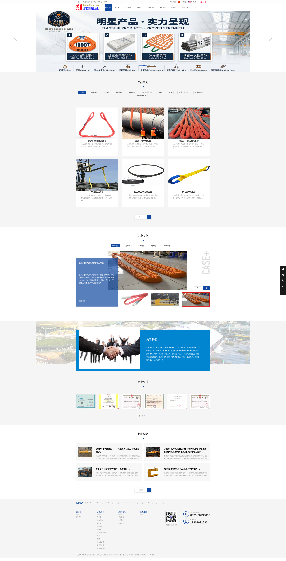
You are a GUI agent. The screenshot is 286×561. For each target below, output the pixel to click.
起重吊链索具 (141, 95)
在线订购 (185, 7)
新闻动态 (140, 7)
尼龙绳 (106, 92)
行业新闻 (121, 517)
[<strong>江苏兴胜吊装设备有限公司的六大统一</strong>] (135, 299)
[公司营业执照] (177, 401)
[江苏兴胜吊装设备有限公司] (84, 7)
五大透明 (141, 246)
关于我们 (118, 7)
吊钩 (160, 92)
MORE (141, 217)
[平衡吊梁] (154, 401)
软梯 (170, 92)
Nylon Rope (89, 503)
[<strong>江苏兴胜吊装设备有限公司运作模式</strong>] (147, 270)
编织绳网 (119, 92)
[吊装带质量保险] (109, 401)
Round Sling (109, 503)
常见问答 (121, 523)
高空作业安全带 (147, 92)
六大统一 (154, 246)
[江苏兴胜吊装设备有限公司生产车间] (86, 401)
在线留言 (163, 7)
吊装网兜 (94, 92)
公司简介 (78, 517)
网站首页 (108, 7)
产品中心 (129, 7)
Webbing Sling (152, 503)
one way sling (163, 503)
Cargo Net (143, 503)
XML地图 (151, 555)
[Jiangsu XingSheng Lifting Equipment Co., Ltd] (200, 401)
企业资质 (151, 7)
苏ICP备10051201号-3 (141, 555)
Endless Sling (133, 503)
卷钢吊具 (132, 92)
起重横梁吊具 (183, 92)
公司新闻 (121, 520)
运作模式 (128, 246)
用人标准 (167, 246)
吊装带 (82, 92)
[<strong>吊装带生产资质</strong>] (132, 401)
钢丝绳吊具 (199, 92)
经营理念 (115, 246)
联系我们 (174, 7)
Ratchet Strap (99, 503)
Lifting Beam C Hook (121, 503)
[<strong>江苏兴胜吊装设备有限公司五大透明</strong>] (165, 299)
